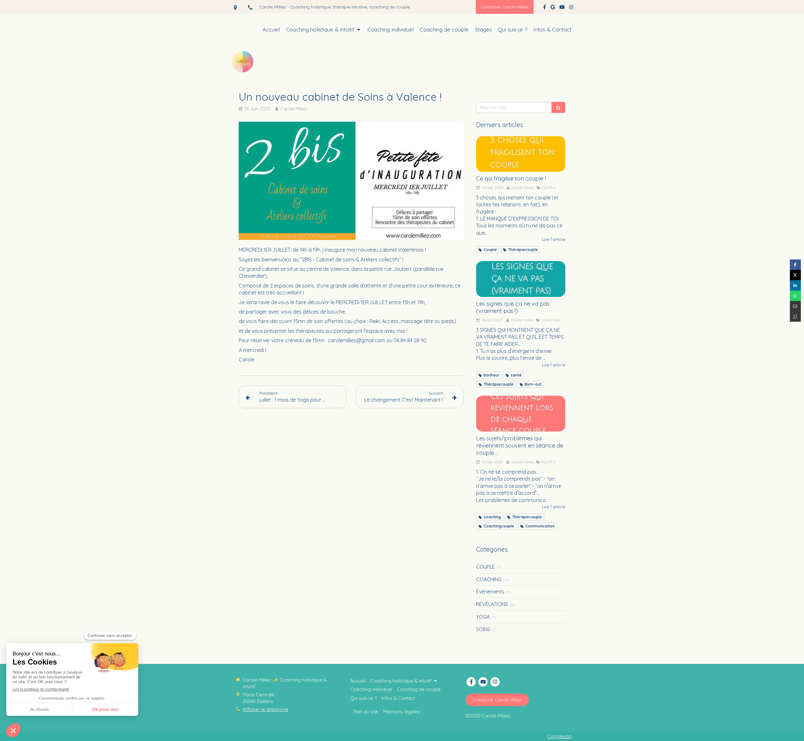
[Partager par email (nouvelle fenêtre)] (795, 306)
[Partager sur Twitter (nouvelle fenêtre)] (795, 275)
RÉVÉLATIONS (492, 604)
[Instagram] (571, 8)
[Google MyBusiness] (553, 8)
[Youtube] (562, 8)
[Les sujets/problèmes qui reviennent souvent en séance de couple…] (520, 414)
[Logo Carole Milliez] (243, 74)
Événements (490, 591)
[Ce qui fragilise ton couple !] (520, 154)
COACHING (489, 579)
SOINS (483, 629)
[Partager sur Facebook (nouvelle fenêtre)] (795, 264)
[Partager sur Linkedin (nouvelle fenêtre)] (795, 285)
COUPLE (485, 567)
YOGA (483, 617)
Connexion (559, 736)
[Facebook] (544, 8)
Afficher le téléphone (265, 709)
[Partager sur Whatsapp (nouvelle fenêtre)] (795, 296)
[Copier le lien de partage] (795, 316)
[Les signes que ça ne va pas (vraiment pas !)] (520, 279)
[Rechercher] (558, 107)
